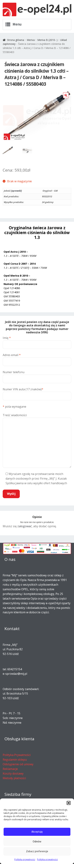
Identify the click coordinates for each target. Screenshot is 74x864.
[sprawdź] (16, 190)
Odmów (37, 841)
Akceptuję (37, 831)
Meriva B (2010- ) (47, 40)
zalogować (24, 526)
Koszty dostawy (13, 773)
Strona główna (15, 40)
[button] (68, 803)
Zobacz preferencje (37, 851)
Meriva (31, 40)
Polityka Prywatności (17, 755)
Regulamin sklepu (15, 760)
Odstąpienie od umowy (18, 764)
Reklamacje (10, 769)
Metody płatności (14, 778)
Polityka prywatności (24, 859)
